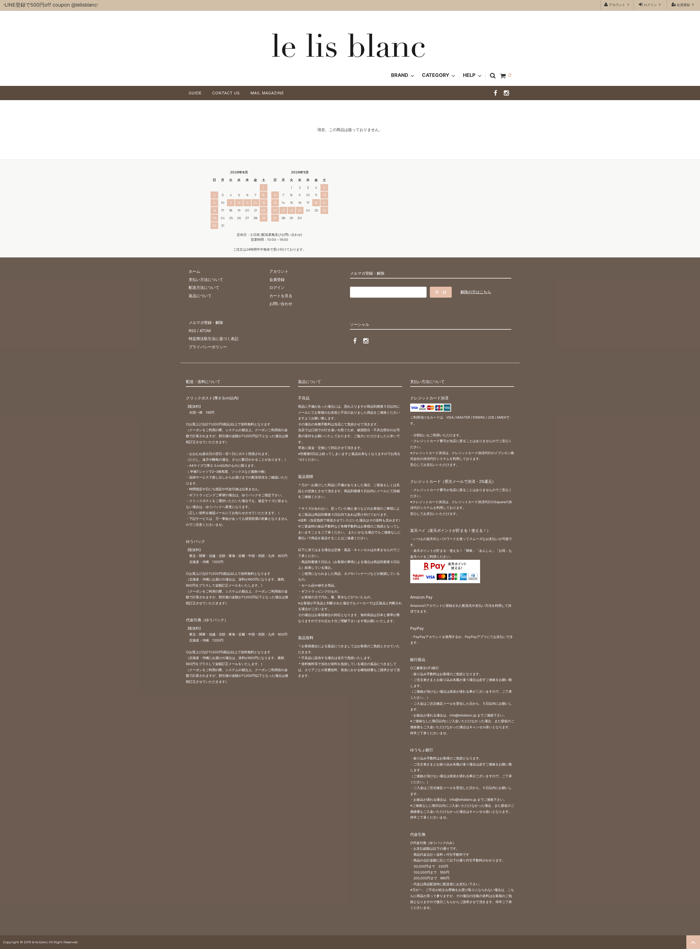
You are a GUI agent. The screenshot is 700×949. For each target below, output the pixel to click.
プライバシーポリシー (208, 346)
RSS (192, 330)
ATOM (205, 330)
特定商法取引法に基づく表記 (213, 338)
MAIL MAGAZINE (267, 93)
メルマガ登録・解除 (206, 322)
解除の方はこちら (475, 291)
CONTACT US (228, 93)
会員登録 (683, 5)
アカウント (617, 5)
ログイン (650, 5)
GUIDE (197, 93)
